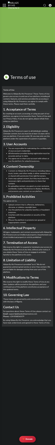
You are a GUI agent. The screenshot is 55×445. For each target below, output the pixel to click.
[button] (50, 5)
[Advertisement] (27, 360)
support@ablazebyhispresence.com (23, 314)
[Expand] (4, 5)
